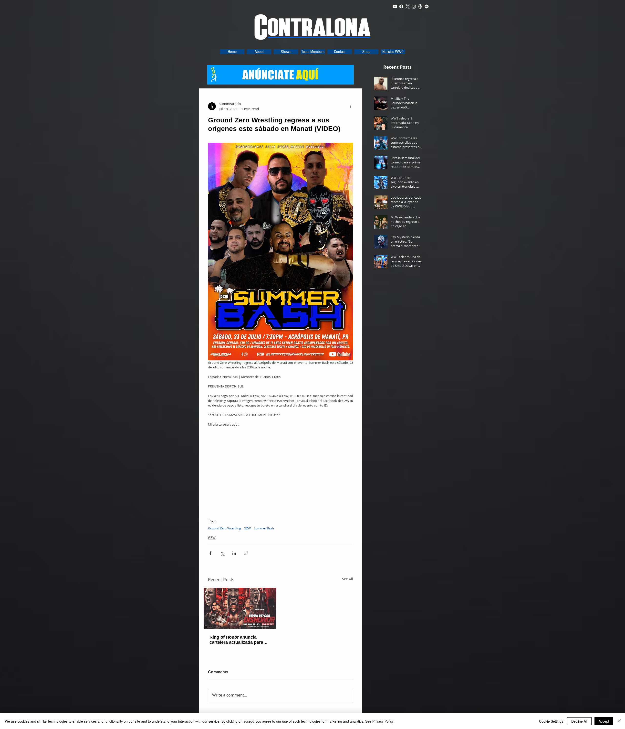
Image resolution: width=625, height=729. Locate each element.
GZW (247, 528)
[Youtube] (394, 6)
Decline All (579, 721)
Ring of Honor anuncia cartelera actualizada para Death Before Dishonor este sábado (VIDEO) (238, 640)
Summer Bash (264, 528)
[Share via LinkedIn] (234, 553)
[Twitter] (407, 6)
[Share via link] (246, 553)
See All (347, 579)
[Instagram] (414, 6)
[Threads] (420, 6)
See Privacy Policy (379, 721)
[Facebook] (401, 6)
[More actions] (350, 106)
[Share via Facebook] (210, 553)
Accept (604, 721)
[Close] (619, 721)
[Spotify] (426, 6)
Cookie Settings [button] (551, 721)
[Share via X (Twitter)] (222, 553)
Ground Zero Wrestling (224, 528)
